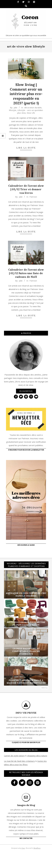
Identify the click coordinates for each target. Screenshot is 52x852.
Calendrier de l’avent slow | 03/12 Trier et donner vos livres (26, 189)
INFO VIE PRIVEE (26, 712)
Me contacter (26, 838)
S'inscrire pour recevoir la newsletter (26, 450)
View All (44, 688)
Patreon (33, 196)
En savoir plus (26, 391)
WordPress (37, 848)
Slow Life (31, 112)
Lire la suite (26, 147)
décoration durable (33, 107)
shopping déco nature (37, 755)
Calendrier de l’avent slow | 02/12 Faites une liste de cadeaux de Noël (26, 273)
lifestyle (12, 110)
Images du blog (26, 805)
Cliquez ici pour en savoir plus (26, 742)
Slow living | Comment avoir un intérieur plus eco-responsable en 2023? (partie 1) (26, 93)
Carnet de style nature (14, 755)
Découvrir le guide (26, 545)
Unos (23, 848)
